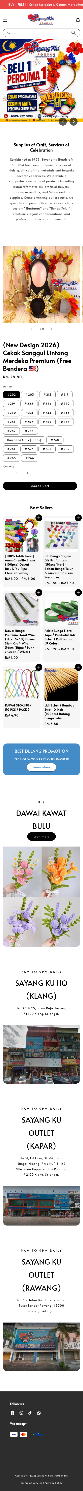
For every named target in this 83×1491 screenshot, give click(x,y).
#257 (11, 431)
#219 (11, 404)
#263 (47, 449)
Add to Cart (40, 485)
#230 (11, 413)
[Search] (73, 33)
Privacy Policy (53, 1483)
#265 (11, 458)
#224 (47, 404)
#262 (29, 449)
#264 (65, 449)
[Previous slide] (63, 122)
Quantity (8, 466)
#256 (65, 422)
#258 (29, 431)
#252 (29, 422)
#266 (29, 458)
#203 (29, 394)
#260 (55, 440)
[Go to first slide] (74, 122)
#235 (65, 413)
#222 (29, 404)
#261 (11, 449)
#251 (11, 422)
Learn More (41, 767)
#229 (65, 404)
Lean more (41, 836)
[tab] (40, 119)
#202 (11, 394)
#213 (47, 394)
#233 (47, 413)
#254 (47, 422)
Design (7, 386)
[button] (5, 19)
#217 (64, 394)
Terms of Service (31, 1483)
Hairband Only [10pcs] (24, 440)
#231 (29, 413)
